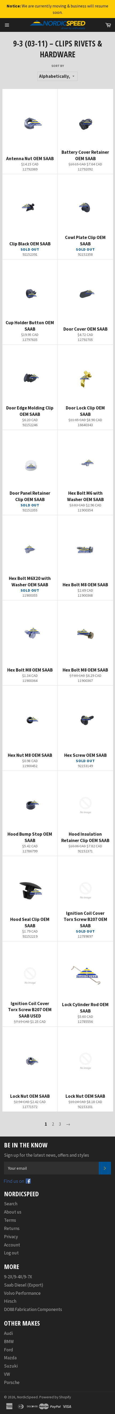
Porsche (12, 1382)
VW (7, 1374)
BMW (9, 1341)
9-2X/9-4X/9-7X (18, 1277)
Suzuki (11, 1366)
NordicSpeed (27, 1397)
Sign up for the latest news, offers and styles (46, 1155)
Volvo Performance (22, 1293)
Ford (8, 1350)
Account (12, 1245)
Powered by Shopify (55, 1397)
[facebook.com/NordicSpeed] (17, 1182)
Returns (12, 1228)
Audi (8, 1333)
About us (12, 1212)
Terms (10, 1220)
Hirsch (10, 1301)
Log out (11, 1253)
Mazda (10, 1358)
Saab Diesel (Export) (23, 1285)
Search (10, 1204)
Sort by (57, 66)
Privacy (11, 1237)
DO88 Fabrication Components (33, 1309)
